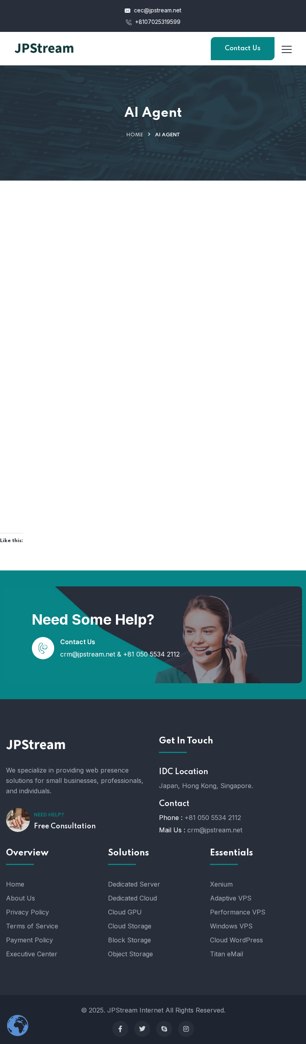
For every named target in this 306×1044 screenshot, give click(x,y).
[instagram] (186, 1029)
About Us (20, 898)
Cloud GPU (125, 912)
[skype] (164, 1029)
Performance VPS (237, 912)
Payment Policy (29, 940)
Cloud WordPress (236, 940)
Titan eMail (226, 954)
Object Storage (130, 954)
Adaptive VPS (230, 898)
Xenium (221, 884)
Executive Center (31, 954)
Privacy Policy (27, 912)
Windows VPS (231, 926)
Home (134, 135)
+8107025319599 (156, 21)
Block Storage (129, 940)
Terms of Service (32, 926)
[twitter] (142, 1029)
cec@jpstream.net (157, 10)
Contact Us (243, 48)
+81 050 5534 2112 (151, 654)
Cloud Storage (129, 926)
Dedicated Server (134, 884)
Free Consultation (65, 826)
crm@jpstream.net (87, 654)
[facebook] (120, 1029)
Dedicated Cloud (132, 898)
